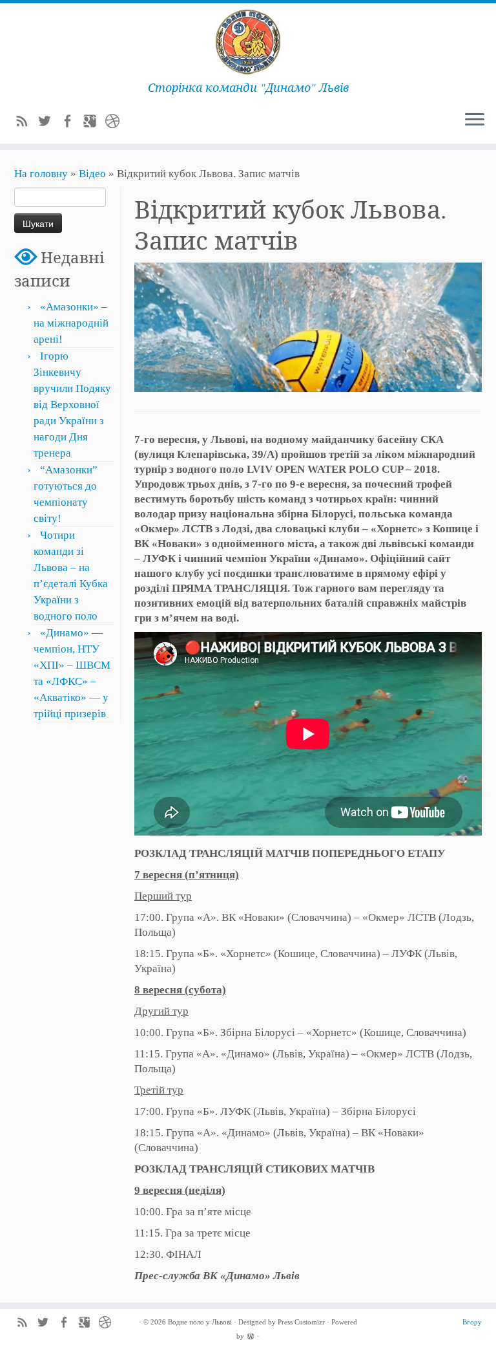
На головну (41, 174)
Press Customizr (301, 1322)
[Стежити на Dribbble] (116, 123)
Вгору (472, 1322)
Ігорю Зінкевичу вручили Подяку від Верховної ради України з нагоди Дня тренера (72, 404)
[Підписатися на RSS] (26, 123)
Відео (92, 174)
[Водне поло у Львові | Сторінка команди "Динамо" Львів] (248, 42)
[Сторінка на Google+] (94, 123)
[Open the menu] (474, 120)
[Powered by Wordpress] (250, 1335)
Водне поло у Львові (200, 1322)
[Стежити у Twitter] (48, 123)
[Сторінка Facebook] (71, 123)
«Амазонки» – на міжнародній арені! (71, 323)
